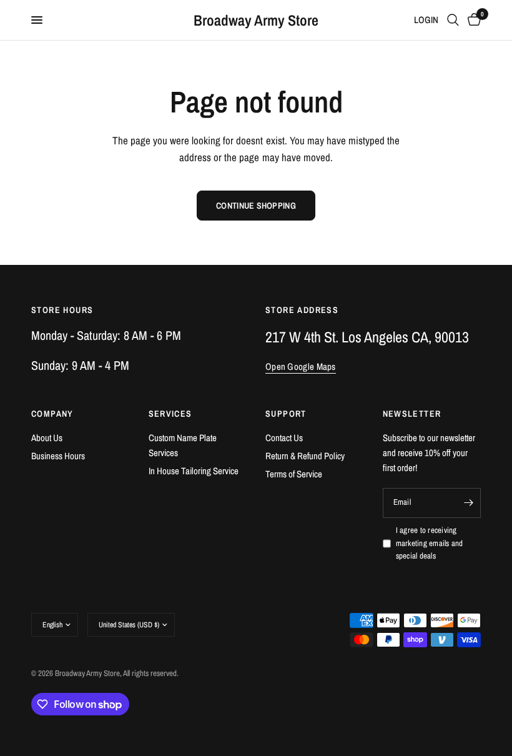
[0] (472, 20)
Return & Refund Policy (305, 455)
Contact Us (284, 437)
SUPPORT (286, 413)
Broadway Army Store (256, 19)
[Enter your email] (468, 503)
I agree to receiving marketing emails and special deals (429, 543)
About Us (46, 437)
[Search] (453, 20)
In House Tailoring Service (194, 470)
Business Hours (58, 455)
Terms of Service (293, 473)
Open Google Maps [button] (300, 366)
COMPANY (52, 413)
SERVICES (170, 413)
